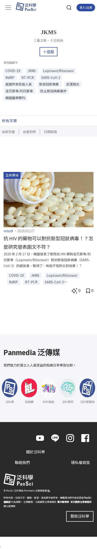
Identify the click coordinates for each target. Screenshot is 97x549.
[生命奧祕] (48, 199)
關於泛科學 (35, 452)
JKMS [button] (32, 70)
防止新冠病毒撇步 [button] (53, 91)
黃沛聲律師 (63, 502)
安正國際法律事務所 (81, 502)
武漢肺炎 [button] (72, 84)
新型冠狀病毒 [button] (49, 84)
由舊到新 (29, 131)
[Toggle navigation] (8, 7)
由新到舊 (8, 131)
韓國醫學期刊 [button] (15, 97)
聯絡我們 (22, 462)
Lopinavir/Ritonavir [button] (58, 70)
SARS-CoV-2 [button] (50, 77)
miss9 (8, 230)
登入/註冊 (86, 7)
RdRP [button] (10, 77)
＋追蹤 (48, 51)
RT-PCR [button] (28, 77)
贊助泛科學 (79, 516)
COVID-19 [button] (13, 70)
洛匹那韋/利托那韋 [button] (19, 91)
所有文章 (9, 120)
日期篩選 (50, 131)
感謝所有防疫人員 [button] (18, 84)
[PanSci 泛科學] (28, 6)
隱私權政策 (80, 462)
